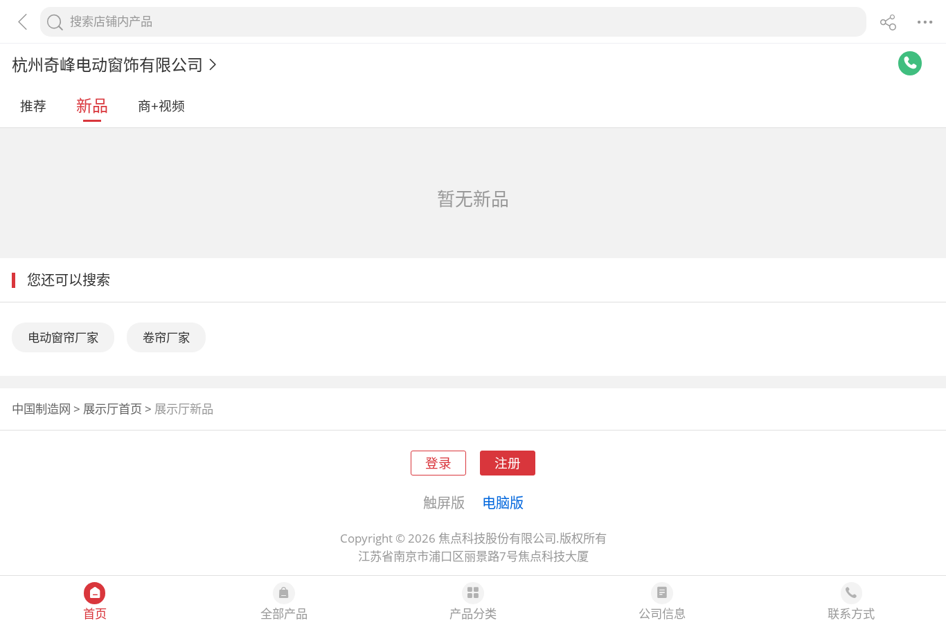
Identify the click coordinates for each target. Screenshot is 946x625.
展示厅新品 (183, 409)
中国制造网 (41, 409)
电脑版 (503, 502)
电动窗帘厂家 (63, 337)
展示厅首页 (112, 409)
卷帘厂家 (166, 337)
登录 (438, 462)
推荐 (33, 105)
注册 (507, 462)
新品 (92, 105)
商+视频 (161, 105)
